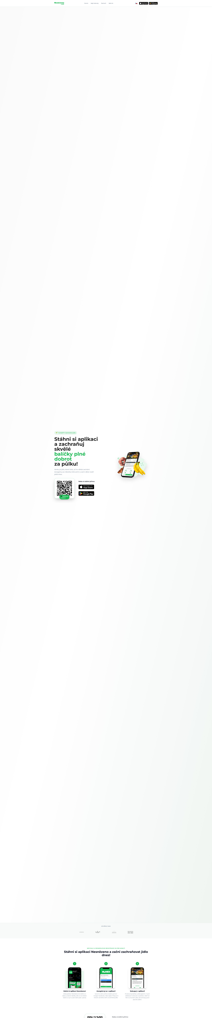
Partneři (103, 3)
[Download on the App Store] (86, 487)
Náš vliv (111, 3)
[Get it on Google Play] (86, 493)
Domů (86, 3)
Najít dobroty (95, 3)
